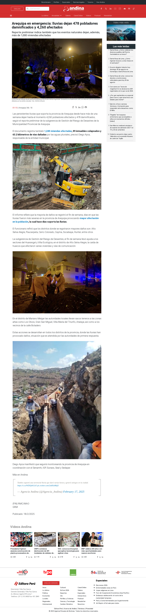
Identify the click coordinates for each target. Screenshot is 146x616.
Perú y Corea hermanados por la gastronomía (112, 601)
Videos (88, 16)
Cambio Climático (66, 604)
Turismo (90, 2)
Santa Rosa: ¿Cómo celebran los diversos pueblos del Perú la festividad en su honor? (121, 52)
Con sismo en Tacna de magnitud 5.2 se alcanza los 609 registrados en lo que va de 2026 (121, 89)
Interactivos (82, 596)
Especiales (66, 2)
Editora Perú (58, 609)
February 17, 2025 (73, 491)
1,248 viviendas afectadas (58, 131)
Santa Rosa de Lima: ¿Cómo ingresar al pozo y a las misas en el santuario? (121, 61)
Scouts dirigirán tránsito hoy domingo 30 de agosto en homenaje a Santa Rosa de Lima (121, 69)
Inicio (44, 587)
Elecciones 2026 (101, 585)
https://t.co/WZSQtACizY (27, 485)
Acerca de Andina (70, 609)
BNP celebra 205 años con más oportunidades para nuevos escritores (91, 551)
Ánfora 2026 (64, 590)
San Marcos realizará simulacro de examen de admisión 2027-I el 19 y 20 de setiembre (121, 128)
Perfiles (56, 2)
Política (45, 593)
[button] (11, 543)
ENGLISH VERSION (51, 583)
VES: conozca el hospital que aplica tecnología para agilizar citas (68, 551)
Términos (81, 609)
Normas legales (78, 2)
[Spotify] (129, 9)
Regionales (46, 601)
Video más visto (121, 22)
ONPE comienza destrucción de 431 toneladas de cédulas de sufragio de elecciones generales (43, 553)
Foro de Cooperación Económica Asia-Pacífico (112, 593)
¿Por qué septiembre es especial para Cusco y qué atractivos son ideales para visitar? (121, 97)
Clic (61, 596)
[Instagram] (120, 9)
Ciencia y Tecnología (67, 601)
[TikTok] (134, 9)
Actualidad (57, 15)
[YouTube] (115, 9)
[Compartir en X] (29, 557)
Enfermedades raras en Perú (106, 588)
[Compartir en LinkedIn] (31, 557)
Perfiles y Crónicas (66, 599)
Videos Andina (20, 527)
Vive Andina (100, 2)
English (17, 9)
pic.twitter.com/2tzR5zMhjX (48, 485)
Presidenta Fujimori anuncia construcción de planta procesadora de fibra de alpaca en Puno (20, 552)
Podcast (97, 16)
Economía (46, 596)
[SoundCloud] (124, 9)
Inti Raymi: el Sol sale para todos (107, 603)
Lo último (45, 16)
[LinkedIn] (110, 9)
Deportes (63, 593)
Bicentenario (46, 2)
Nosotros (81, 604)
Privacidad (89, 609)
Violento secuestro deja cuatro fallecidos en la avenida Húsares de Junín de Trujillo (121, 136)
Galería (68, 16)
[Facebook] (101, 9)
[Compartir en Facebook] (27, 557)
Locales (45, 599)
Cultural (63, 587)
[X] (106, 9)
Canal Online (78, 16)
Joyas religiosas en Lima (104, 590)
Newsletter (108, 16)
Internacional (47, 604)
